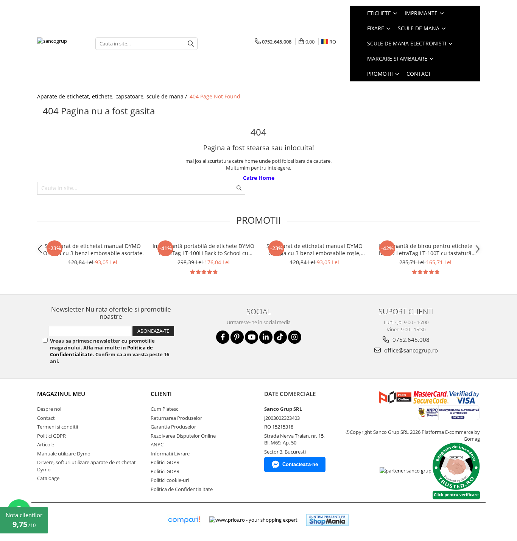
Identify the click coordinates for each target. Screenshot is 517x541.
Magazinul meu (61, 394)
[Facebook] (222, 337)
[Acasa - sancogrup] (60, 43)
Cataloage (48, 478)
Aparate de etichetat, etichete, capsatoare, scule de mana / (112, 96)
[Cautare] (191, 43)
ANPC (157, 444)
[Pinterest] (237, 337)
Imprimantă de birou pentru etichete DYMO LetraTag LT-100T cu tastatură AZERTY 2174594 (425, 249)
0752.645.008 (410, 339)
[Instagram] (294, 337)
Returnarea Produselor (176, 418)
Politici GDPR (51, 435)
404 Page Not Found (215, 96)
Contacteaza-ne (300, 464)
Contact (418, 73)
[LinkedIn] (266, 337)
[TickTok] (280, 337)
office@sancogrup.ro (410, 350)
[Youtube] (251, 337)
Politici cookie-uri (170, 480)
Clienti (161, 394)
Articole (45, 444)
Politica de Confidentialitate (182, 489)
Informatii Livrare (170, 453)
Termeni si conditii (57, 426)
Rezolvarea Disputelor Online (183, 435)
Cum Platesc (164, 408)
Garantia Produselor (173, 426)
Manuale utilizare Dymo (63, 453)
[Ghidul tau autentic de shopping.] (184, 520)
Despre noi (49, 408)
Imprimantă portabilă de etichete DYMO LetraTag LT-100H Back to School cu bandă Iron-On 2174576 (203, 249)
